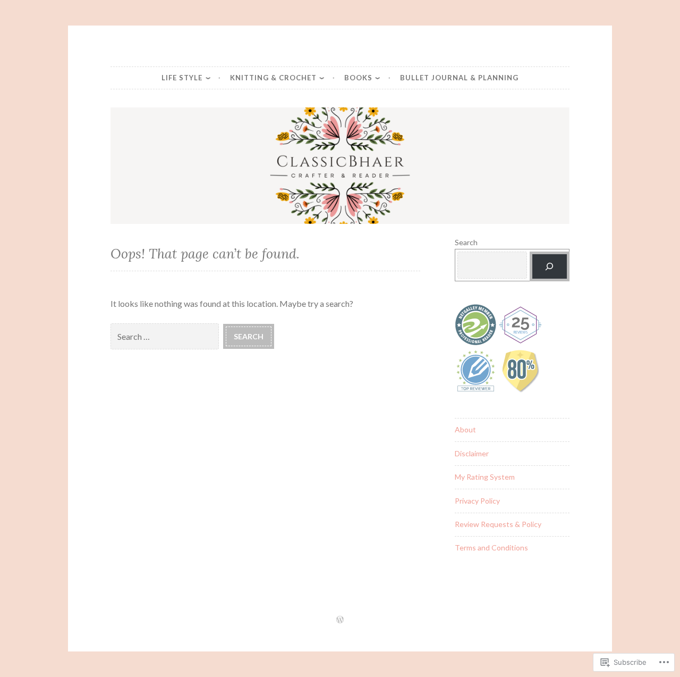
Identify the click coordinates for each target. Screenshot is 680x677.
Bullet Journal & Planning (459, 77)
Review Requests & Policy (498, 524)
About (465, 429)
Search (466, 242)
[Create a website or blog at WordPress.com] (340, 620)
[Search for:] (166, 336)
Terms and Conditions (491, 547)
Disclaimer (472, 453)
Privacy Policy (477, 500)
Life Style (182, 77)
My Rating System (485, 476)
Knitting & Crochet (273, 77)
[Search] (549, 266)
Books (358, 77)
